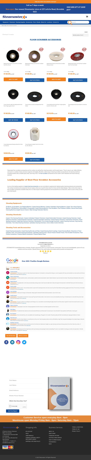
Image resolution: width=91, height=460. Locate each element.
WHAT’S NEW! (52, 433)
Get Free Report (12, 411)
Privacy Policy (76, 431)
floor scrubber (44, 173)
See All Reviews (10, 335)
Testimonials (52, 442)
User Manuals (29, 435)
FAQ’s (27, 433)
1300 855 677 (72, 7)
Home (3, 25)
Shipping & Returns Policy (33, 441)
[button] (13, 79)
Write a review (23, 335)
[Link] (14, 17)
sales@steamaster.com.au (8, 442)
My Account (29, 431)
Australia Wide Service (55, 437)
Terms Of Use (75, 429)
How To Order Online (55, 439)
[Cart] (87, 17)
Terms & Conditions (77, 427)
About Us (51, 431)
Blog (50, 444)
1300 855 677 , (6, 441)
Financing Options (54, 435)
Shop (5, 25)
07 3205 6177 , (13, 441)
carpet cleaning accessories (31, 186)
